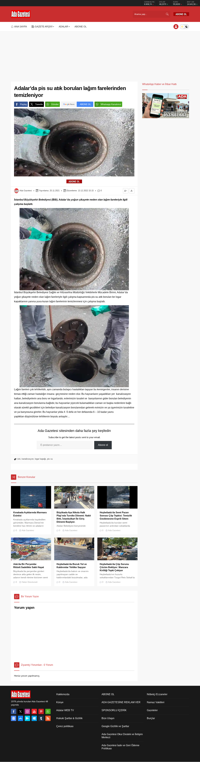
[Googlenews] (13, 718)
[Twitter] (20, 711)
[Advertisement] (100, 55)
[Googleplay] (27, 718)
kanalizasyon (28, 459)
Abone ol (103, 445)
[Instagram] (27, 711)
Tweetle (39, 104)
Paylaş (23, 104)
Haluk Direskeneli (30, 582)
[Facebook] (13, 711)
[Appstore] (20, 718)
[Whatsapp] (48, 711)
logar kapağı (40, 459)
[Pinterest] (41, 711)
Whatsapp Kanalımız (111, 104)
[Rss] (48, 718)
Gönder (55, 104)
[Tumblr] (41, 718)
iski (18, 459)
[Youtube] (34, 711)
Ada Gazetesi (26, 190)
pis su (50, 459)
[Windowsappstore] (34, 718)
